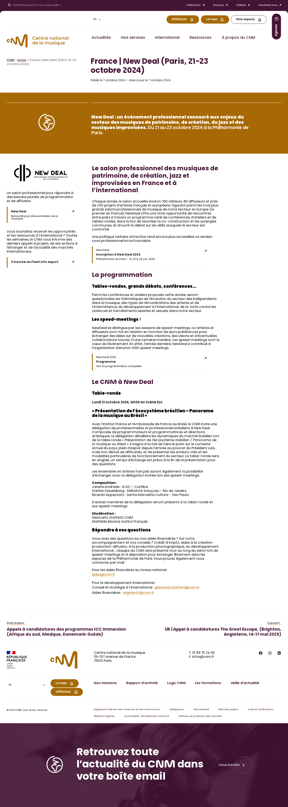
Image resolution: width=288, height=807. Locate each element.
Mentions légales (104, 716)
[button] (97, 19)
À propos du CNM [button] (238, 38)
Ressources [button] (200, 38)
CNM (10, 60)
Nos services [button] (133, 38)
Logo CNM (176, 683)
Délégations (177, 709)
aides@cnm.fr (103, 575)
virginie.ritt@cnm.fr (138, 593)
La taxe (211, 19)
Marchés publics (228, 709)
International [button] (167, 38)
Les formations (208, 683)
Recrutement (201, 709)
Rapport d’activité (142, 683)
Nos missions (105, 683)
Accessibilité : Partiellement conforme (146, 716)
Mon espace (245, 19)
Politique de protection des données (200, 716)
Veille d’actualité (244, 683)
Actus (21, 60)
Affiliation (179, 19)
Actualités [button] (101, 38)
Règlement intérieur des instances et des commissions (127, 709)
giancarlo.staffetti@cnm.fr (177, 587)
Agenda (276, 30)
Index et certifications (261, 709)
